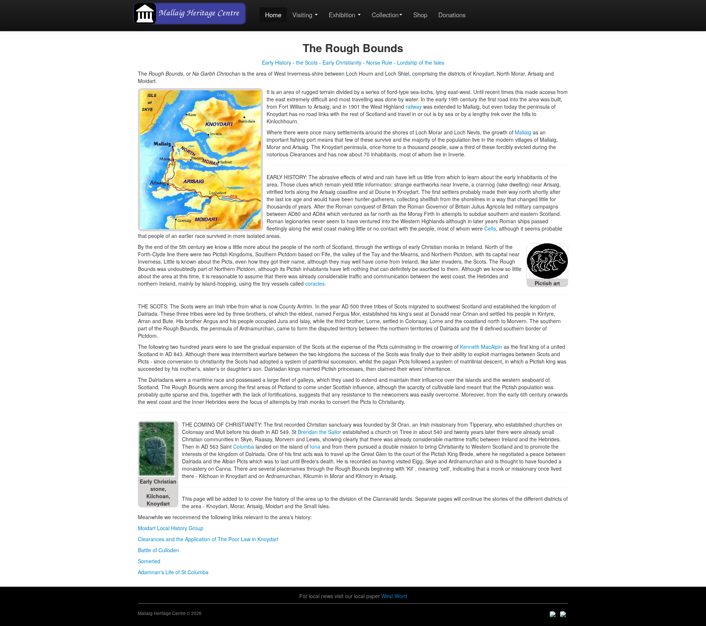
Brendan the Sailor (319, 431)
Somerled (149, 561)
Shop (420, 14)
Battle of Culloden (158, 550)
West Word (394, 596)
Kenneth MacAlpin (482, 346)
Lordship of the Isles (420, 62)
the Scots (307, 62)
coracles (315, 283)
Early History (276, 62)
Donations (452, 14)
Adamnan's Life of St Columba (173, 572)
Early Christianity (341, 62)
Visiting (303, 14)
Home (273, 14)
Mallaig (523, 132)
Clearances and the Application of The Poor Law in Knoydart (208, 539)
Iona (315, 446)
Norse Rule (379, 62)
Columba (243, 446)
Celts (490, 228)
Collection (385, 14)
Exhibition (343, 14)
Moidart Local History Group (170, 528)
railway (414, 106)
